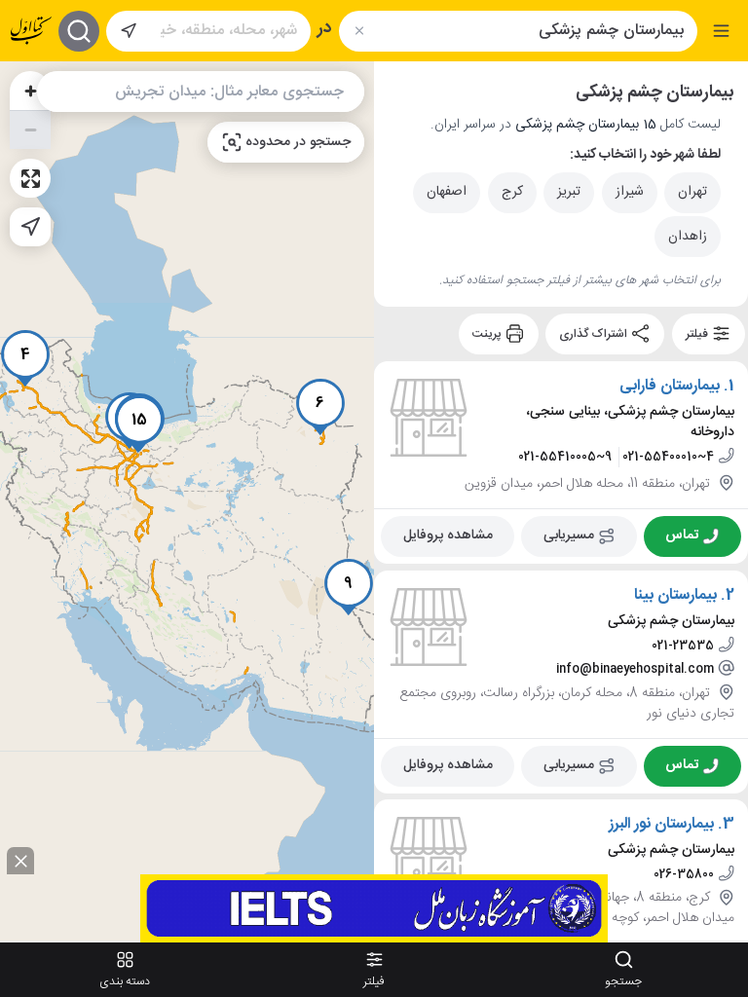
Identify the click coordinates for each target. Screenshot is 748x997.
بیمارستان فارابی (669, 386)
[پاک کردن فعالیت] (359, 30)
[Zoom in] (30, 90)
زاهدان (687, 236)
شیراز (630, 191)
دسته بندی (124, 981)
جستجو (623, 981)
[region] (187, 501)
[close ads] (20, 860)
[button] (25, 358)
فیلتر (698, 334)
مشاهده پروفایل (448, 535)
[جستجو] (78, 31)
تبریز (568, 191)
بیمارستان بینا (675, 595)
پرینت (488, 334)
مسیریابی (568, 535)
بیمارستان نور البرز (661, 824)
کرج (512, 191)
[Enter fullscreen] (30, 178)
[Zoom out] (30, 129)
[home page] (31, 31)
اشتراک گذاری (594, 334)
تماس (681, 535)
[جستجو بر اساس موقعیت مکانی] (128, 31)
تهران (692, 191)
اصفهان (447, 191)
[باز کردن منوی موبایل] (721, 30)
